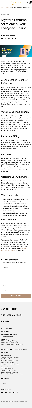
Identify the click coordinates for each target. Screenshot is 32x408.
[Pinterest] (18, 392)
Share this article (8, 35)
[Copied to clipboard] (16, 39)
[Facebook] (2, 392)
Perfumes (8, 7)
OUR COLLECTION (9, 309)
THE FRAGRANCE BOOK (11, 315)
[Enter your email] (29, 383)
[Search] (27, 3)
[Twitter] (6, 392)
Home (2, 7)
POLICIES (5, 321)
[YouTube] (14, 392)
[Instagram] (10, 392)
